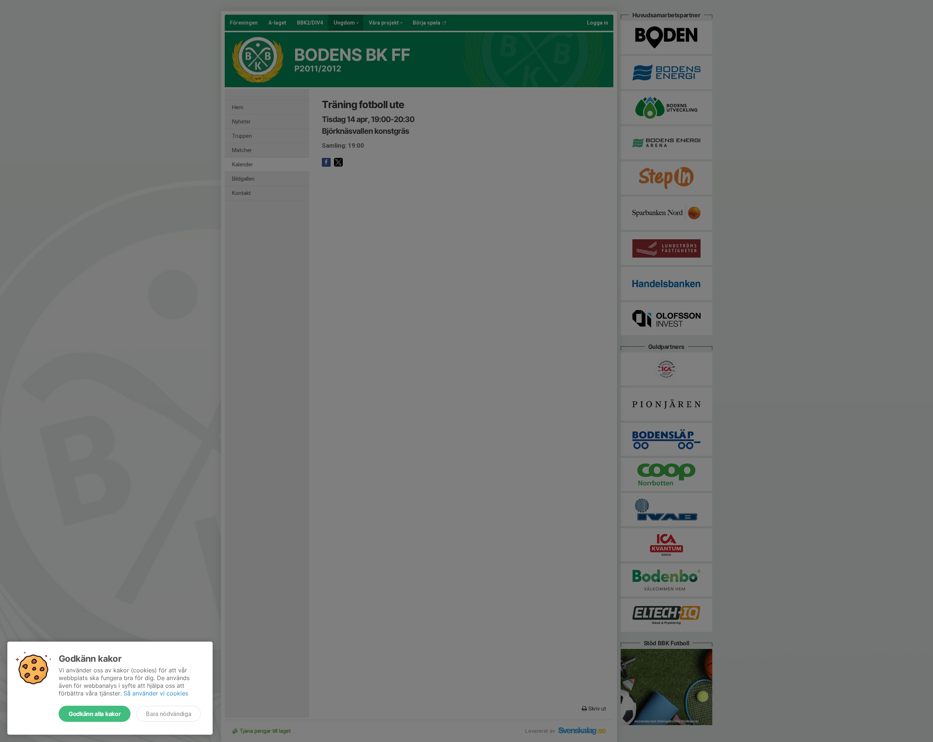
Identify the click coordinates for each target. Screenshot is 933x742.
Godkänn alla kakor (95, 713)
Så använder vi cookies (156, 693)
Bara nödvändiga (168, 713)
